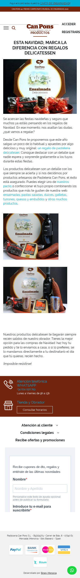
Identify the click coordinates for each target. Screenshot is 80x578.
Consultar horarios (35, 409)
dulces (49, 194)
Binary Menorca (49, 573)
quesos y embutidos (30, 199)
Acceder (69, 24)
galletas (60, 194)
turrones (9, 199)
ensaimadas (11, 194)
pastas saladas (32, 194)
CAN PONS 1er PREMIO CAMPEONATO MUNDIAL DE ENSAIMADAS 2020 (40, 9)
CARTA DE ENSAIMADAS (54, 3)
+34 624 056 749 (26, 389)
